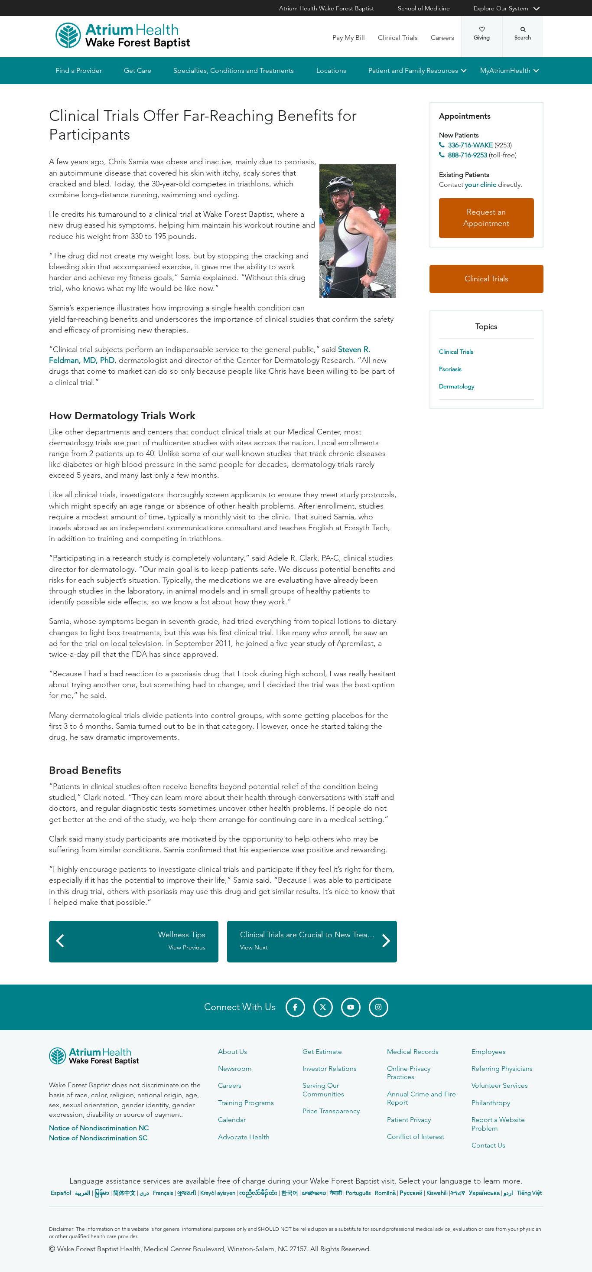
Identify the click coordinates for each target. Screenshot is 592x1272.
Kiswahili (437, 1193)
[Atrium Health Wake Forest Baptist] (122, 35)
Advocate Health (244, 1137)
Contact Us (488, 1145)
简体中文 (124, 1193)
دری (144, 1193)
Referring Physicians (502, 1068)
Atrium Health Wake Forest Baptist (326, 8)
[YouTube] (351, 1007)
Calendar (232, 1119)
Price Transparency (331, 1111)
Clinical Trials (398, 37)
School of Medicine (424, 8)
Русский (411, 1193)
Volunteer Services (500, 1085)
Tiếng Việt (529, 1193)
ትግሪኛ (457, 1193)
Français (163, 1193)
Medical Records (413, 1051)
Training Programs (246, 1103)
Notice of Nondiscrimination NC (99, 1128)
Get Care (137, 70)
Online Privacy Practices (408, 1072)
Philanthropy (491, 1103)
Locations (331, 70)
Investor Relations (330, 1068)
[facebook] (295, 1007)
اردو (508, 1193)
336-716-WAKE (470, 145)
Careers (442, 37)
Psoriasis (450, 369)
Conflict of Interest (415, 1136)
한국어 (289, 1193)
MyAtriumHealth (505, 70)
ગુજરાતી (186, 1193)
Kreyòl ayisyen (217, 1193)
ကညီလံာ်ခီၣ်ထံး (258, 1193)
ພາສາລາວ (314, 1193)
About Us (232, 1051)
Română (385, 1193)
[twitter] (323, 1007)
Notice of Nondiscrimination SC (98, 1138)
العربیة (83, 1193)
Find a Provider (78, 70)
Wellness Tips (181, 940)
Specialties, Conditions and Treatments (233, 70)
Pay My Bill (348, 37)
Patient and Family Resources (413, 70)
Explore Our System (501, 8)
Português (358, 1193)
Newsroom (235, 1068)
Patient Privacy (409, 1119)
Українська (484, 1193)
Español (61, 1193)
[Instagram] (378, 1007)
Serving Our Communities (323, 1089)
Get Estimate (322, 1051)
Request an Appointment (486, 218)
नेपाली (336, 1193)
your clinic (480, 184)
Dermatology (456, 386)
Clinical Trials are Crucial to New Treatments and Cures (318, 940)
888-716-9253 (467, 155)
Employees (489, 1051)
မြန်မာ (101, 1193)
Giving (482, 37)
